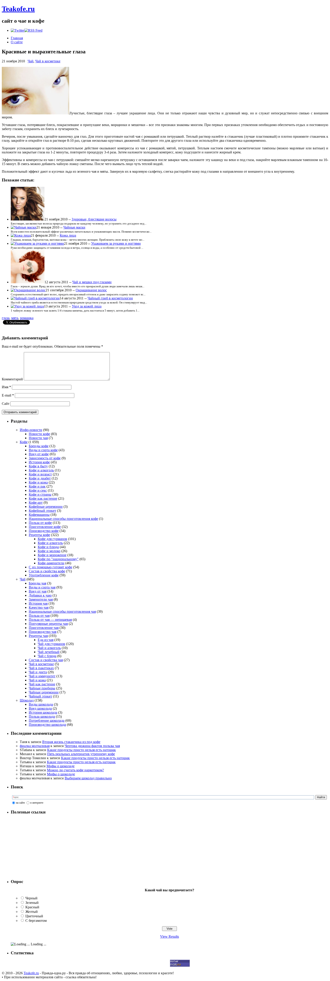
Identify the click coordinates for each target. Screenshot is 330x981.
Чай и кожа (37, 680)
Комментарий (12, 379)
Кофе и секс (38, 490)
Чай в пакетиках (41, 668)
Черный (31, 898)
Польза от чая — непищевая (50, 619)
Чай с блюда (47, 656)
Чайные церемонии (44, 692)
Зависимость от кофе (45, 458)
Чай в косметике (47, 61)
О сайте (17, 42)
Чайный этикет (40, 696)
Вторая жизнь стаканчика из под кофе (71, 742)
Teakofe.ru (18, 9)
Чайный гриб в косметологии (110, 298)
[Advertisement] (39, 847)
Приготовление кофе (45, 527)
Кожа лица (68, 235)
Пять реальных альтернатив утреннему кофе (81, 754)
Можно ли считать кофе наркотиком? (75, 770)
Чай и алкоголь (49, 648)
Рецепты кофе (39, 535)
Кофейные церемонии (46, 506)
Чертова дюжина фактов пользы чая (92, 746)
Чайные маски (74, 227)
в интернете (36, 802)
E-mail (8, 395)
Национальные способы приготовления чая (62, 611)
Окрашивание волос (91, 290)
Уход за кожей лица (86, 306)
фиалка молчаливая (35, 746)
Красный (32, 907)
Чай (30, 61)
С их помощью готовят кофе (50, 567)
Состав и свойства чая (46, 660)
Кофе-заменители (51, 563)
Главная (17, 38)
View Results (169, 936)
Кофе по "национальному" (58, 559)
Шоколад (27, 700)
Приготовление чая (44, 628)
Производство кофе (44, 531)
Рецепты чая (38, 636)
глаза (5, 318)
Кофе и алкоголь (41, 470)
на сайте (20, 802)
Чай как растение (42, 684)
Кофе (24, 442)
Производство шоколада (47, 724)
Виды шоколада (41, 704)
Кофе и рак (37, 486)
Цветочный (34, 916)
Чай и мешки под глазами (92, 282)
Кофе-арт (36, 502)
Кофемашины (39, 515)
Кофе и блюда (48, 547)
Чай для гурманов (51, 644)
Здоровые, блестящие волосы (94, 219)
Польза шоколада (42, 716)
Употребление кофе (44, 575)
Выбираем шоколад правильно (88, 778)
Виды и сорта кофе (43, 450)
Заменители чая (41, 599)
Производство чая (42, 632)
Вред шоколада (40, 708)
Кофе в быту (38, 466)
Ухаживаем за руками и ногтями (116, 243)
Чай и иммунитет (42, 676)
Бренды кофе (38, 446)
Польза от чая (39, 615)
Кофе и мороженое (52, 555)
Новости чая (38, 438)
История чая (38, 603)
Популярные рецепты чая (48, 624)
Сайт (5, 403)
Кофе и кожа (38, 482)
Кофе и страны (40, 494)
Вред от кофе (39, 454)
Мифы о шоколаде (60, 766)
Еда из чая (45, 640)
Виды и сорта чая (42, 587)
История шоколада (43, 712)
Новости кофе (39, 434)
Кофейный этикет (42, 510)
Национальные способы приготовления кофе (63, 519)
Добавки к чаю (40, 595)
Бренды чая (37, 583)
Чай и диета (38, 672)
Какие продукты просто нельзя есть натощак (81, 750)
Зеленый (32, 903)
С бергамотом (36, 920)
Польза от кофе (40, 523)
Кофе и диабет (40, 478)
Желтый (31, 911)
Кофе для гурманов (52, 539)
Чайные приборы (42, 688)
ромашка (26, 318)
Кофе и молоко (49, 551)
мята (14, 318)
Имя (6, 387)
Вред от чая (37, 591)
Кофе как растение (43, 498)
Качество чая (38, 607)
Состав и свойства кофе (47, 571)
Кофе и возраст (40, 474)
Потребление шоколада (46, 720)
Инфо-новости (31, 430)
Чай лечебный (48, 652)
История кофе (39, 462)
